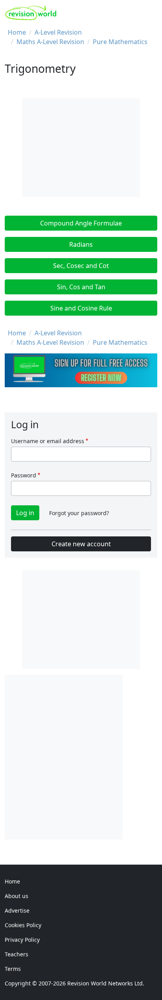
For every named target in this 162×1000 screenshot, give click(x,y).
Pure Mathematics (120, 41)
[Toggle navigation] (148, 13)
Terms (13, 968)
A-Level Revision (58, 32)
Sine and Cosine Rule (81, 308)
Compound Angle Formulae (81, 223)
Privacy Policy (22, 939)
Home (17, 32)
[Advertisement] (81, 756)
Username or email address (47, 441)
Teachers (16, 954)
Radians (81, 244)
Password (23, 475)
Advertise (17, 910)
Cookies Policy (23, 925)
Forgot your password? (79, 513)
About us (16, 896)
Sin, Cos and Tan (81, 287)
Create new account (81, 544)
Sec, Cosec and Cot (81, 265)
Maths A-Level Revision (50, 41)
